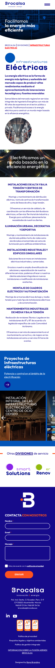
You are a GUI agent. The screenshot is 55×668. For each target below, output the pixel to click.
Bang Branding (33, 662)
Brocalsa (10, 45)
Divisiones (22, 45)
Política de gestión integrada (27, 644)
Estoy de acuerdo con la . (26, 566)
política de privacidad (35, 566)
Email (8, 532)
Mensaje (9, 544)
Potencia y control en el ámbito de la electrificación (24, 375)
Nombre (9, 521)
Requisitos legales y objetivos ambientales (27, 640)
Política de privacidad (27, 636)
